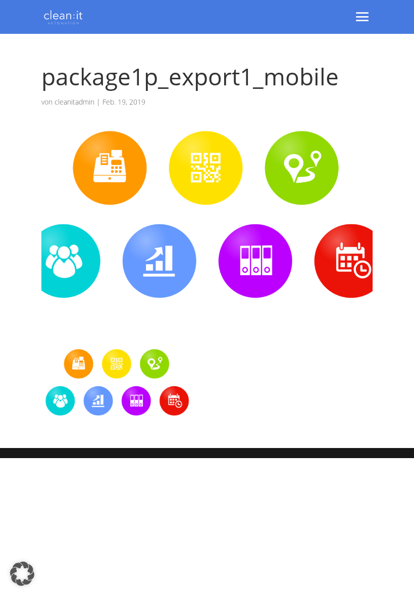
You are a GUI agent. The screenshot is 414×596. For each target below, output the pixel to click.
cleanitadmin (74, 102)
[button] (22, 574)
